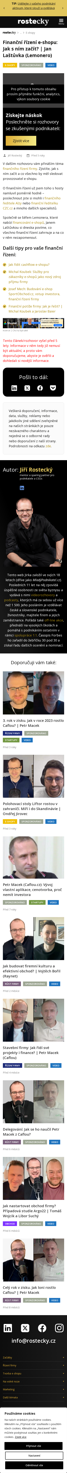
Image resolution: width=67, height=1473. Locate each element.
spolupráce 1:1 (25, 635)
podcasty (11, 600)
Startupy (11, 740)
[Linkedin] (14, 388)
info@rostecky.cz (34, 1340)
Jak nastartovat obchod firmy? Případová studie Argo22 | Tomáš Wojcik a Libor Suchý (32, 1210)
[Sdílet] (40, 388)
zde (48, 446)
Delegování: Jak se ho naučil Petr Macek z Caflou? (31, 1132)
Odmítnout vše (34, 1465)
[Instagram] (59, 1328)
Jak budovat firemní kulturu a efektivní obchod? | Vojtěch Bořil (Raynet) (31, 971)
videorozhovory (43, 595)
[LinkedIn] (8, 1328)
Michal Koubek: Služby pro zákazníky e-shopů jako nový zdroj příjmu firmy (35, 277)
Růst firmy (12, 983)
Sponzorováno (31, 65)
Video (51, 65)
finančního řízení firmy (20, 168)
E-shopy (30, 32)
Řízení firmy (12, 733)
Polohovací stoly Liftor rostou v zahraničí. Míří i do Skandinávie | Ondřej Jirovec (32, 808)
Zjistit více (20, 1437)
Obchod (10, 1223)
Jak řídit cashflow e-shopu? (29, 264)
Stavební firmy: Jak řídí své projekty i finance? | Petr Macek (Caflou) (31, 1052)
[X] (27, 388)
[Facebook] (42, 1328)
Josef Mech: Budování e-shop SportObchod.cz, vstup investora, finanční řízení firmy (34, 294)
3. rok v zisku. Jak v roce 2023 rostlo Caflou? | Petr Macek (33, 723)
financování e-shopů (28, 222)
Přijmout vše (33, 1446)
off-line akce (53, 620)
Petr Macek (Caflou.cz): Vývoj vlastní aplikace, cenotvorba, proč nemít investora (32, 889)
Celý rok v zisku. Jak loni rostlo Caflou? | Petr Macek (29, 1290)
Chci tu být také (20, 330)
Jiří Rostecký (15, 155)
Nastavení (34, 1455)
